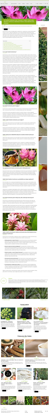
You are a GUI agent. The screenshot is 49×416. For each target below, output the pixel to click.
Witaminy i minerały (8, 381)
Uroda (23, 3)
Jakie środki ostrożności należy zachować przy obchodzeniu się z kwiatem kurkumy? (17, 49)
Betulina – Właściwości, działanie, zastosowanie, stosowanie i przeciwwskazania (39, 383)
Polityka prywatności (38, 411)
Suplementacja (12, 358)
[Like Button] (8, 29)
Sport (27, 3)
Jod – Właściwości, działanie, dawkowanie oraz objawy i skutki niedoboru (23, 383)
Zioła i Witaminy (14, 3)
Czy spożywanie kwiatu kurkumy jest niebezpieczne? (12, 46)
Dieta (19, 3)
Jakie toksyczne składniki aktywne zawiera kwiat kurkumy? (13, 45)
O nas (37, 3)
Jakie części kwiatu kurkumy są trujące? (10, 44)
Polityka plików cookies (38, 412)
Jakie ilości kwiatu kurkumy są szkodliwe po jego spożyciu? (13, 47)
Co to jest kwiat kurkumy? (8, 42)
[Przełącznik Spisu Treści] (29, 41)
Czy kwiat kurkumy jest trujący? (9, 43)
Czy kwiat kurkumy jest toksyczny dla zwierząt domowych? (13, 48)
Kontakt (41, 3)
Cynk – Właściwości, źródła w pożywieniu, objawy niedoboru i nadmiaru (6, 383)
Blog (31, 3)
